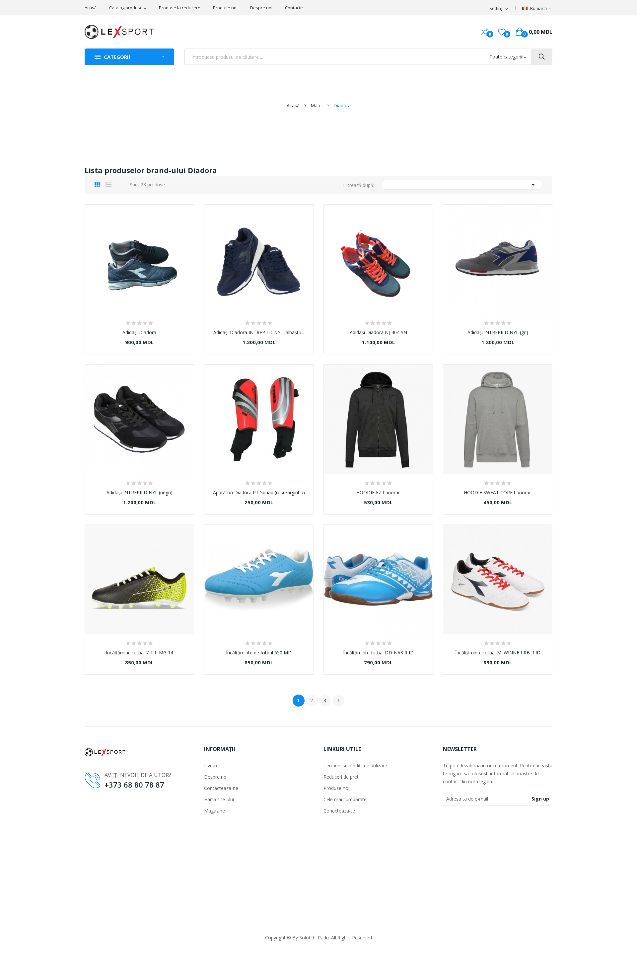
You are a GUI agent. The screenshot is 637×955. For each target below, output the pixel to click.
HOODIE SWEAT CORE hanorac (497, 493)
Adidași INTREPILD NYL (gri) (497, 332)
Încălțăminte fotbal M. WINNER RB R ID (497, 653)
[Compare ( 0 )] (484, 32)
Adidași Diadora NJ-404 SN (378, 332)
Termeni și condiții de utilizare (355, 765)
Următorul (338, 701)
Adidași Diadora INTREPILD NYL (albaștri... (258, 332)
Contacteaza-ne (221, 788)
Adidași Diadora (139, 332)
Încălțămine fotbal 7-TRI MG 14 (139, 653)
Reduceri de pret (341, 777)
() (502, 32)
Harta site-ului (219, 799)
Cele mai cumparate (345, 799)
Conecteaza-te (339, 811)
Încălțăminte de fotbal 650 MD (259, 653)
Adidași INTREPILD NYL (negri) (139, 493)
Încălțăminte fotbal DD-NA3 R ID (378, 653)
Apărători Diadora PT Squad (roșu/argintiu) (259, 493)
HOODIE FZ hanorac (378, 493)
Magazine (214, 811)
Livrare (211, 765)
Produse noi (336, 788)
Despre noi (216, 777)
